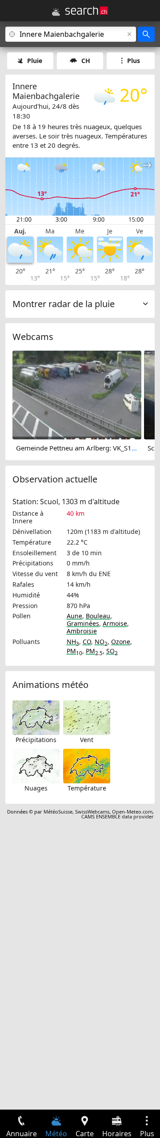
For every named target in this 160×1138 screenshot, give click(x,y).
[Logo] (86, 10)
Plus (133, 60)
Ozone (120, 641)
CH (85, 60)
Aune (74, 616)
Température (87, 788)
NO (101, 641)
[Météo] (56, 12)
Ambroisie (82, 631)
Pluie (34, 60)
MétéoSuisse (58, 811)
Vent (86, 739)
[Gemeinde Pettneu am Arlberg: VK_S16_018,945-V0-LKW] (76, 394)
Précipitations (36, 739)
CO (87, 641)
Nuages (36, 788)
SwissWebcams (92, 811)
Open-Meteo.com (132, 811)
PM (74, 651)
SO (112, 651)
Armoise (115, 623)
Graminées (83, 623)
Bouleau (98, 616)
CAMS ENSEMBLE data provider (117, 816)
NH (73, 641)
